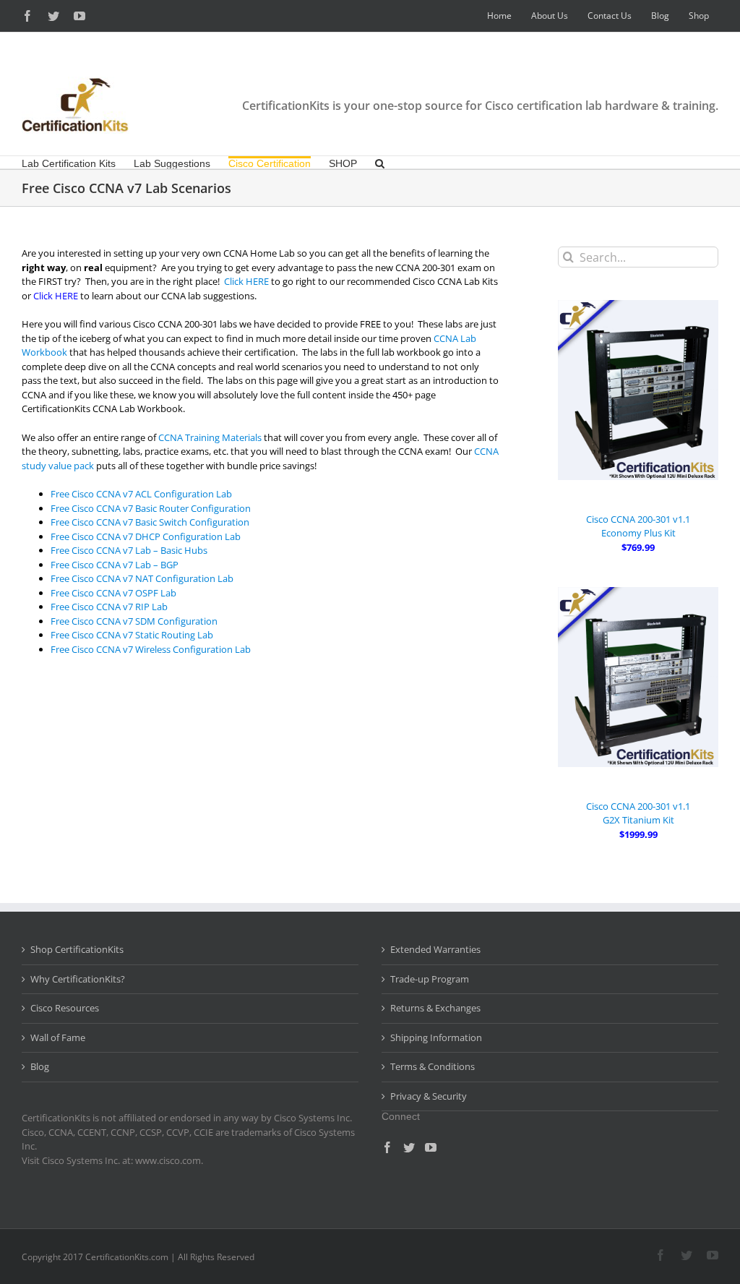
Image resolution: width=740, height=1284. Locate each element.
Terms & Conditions (432, 1066)
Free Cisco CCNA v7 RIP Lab (109, 606)
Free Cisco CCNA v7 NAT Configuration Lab (142, 578)
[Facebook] (387, 1147)
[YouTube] (430, 1147)
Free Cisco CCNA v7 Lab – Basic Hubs (129, 550)
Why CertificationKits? (77, 978)
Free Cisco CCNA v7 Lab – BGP (114, 564)
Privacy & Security (428, 1096)
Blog (39, 1066)
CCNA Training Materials (210, 437)
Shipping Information (436, 1037)
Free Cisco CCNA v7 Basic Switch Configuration (150, 521)
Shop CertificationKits (77, 949)
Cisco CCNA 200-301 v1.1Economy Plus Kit (638, 526)
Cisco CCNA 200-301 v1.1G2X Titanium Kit (638, 813)
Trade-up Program (429, 978)
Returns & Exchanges (435, 1007)
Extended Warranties (435, 949)
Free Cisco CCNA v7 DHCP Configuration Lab (146, 536)
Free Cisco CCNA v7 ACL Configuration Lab (141, 493)
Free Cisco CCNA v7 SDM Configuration (134, 621)
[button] (379, 162)
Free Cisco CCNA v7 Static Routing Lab (132, 634)
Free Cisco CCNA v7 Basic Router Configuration (151, 508)
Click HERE (246, 281)
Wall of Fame (57, 1037)
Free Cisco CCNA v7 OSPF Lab (113, 592)
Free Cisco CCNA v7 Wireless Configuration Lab (151, 649)
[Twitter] (409, 1147)
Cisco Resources (64, 1007)
